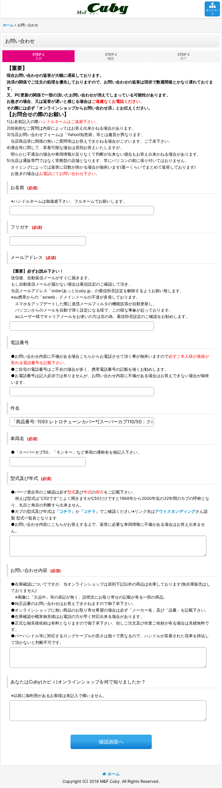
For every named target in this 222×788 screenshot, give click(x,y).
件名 (15, 408)
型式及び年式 (24, 478)
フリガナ (19, 227)
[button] (212, 8)
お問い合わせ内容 (28, 570)
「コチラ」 (65, 511)
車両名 (17, 438)
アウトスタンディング (175, 511)
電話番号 (19, 342)
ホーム (114, 773)
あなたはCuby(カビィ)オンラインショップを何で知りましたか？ (78, 682)
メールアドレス (26, 257)
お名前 (17, 187)
